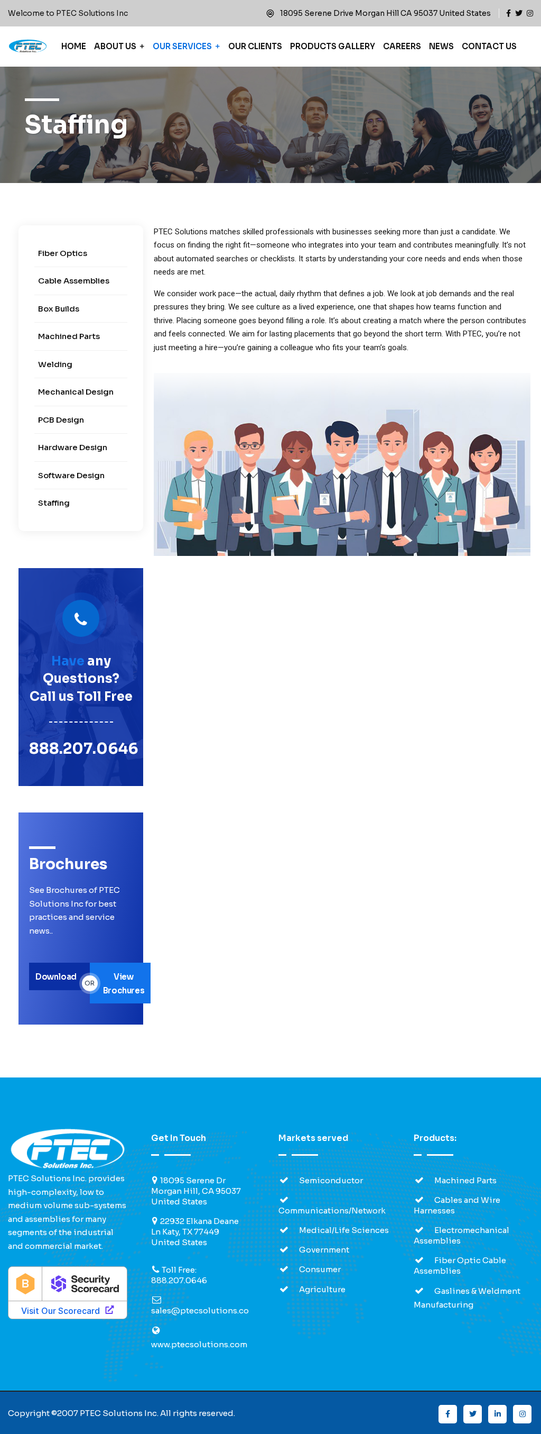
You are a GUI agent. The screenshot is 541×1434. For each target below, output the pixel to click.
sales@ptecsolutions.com (203, 1310)
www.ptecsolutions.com (199, 1344)
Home (73, 46)
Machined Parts (69, 336)
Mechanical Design (76, 392)
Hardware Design (72, 447)
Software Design (71, 475)
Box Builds (58, 309)
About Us (115, 46)
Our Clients (255, 46)
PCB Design (61, 420)
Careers (402, 46)
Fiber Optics (62, 253)
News (441, 46)
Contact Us (489, 46)
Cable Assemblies (73, 281)
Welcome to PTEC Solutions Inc (68, 13)
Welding (55, 364)
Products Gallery (332, 46)
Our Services (182, 46)
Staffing (54, 503)
